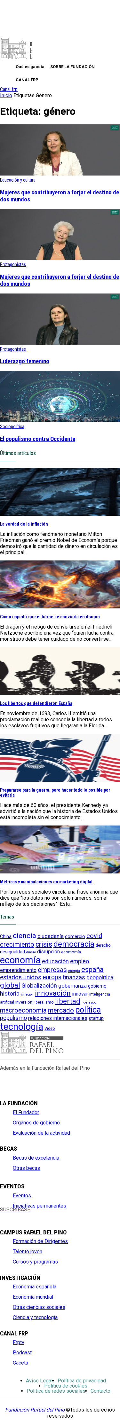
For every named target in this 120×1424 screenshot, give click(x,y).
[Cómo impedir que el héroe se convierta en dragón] (60, 607)
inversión (23, 1002)
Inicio (6, 95)
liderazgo (89, 1002)
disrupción (48, 952)
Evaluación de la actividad (41, 1133)
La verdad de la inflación (24, 524)
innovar (80, 994)
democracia (73, 944)
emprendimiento (18, 970)
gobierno (97, 986)
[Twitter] (14, 1215)
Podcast (22, 1353)
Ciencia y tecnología (35, 1317)
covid (94, 936)
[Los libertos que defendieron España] (60, 693)
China (6, 936)
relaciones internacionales (57, 1018)
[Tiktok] (67, 1215)
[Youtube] (35, 1215)
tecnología (21, 1026)
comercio (75, 936)
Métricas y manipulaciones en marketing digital (46, 881)
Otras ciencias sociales (39, 1307)
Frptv (18, 1342)
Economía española (34, 1287)
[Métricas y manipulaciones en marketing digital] (60, 872)
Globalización (39, 985)
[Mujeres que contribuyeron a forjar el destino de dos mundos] (60, 174)
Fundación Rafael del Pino (35, 1410)
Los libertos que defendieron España (36, 703)
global (10, 985)
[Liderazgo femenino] (60, 343)
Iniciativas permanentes (39, 1206)
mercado (61, 1010)
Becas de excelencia (36, 1158)
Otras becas (26, 1168)
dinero (31, 952)
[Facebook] (3, 1215)
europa (52, 977)
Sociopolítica (12, 426)
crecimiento (17, 944)
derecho (103, 945)
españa (92, 970)
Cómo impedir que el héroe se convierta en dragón (50, 616)
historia (10, 993)
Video (49, 1028)
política (88, 1009)
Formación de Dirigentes (40, 1241)
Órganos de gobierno (36, 1123)
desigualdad (12, 952)
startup (96, 1018)
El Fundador (26, 1112)
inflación (27, 994)
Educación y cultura (18, 180)
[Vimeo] (57, 1215)
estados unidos (20, 977)
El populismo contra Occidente (37, 438)
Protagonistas (13, 264)
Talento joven (27, 1251)
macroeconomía (23, 1010)
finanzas (74, 977)
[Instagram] (25, 1215)
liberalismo (44, 1002)
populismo (13, 1017)
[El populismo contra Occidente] (60, 420)
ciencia (24, 935)
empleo (79, 961)
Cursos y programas (35, 1262)
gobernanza (72, 985)
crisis (44, 944)
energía (74, 971)
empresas (52, 970)
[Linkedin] (46, 1215)
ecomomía (71, 952)
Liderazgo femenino (24, 361)
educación (55, 961)
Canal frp (9, 89)
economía (20, 960)
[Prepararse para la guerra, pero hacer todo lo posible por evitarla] (60, 780)
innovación (53, 993)
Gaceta (20, 1363)
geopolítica (99, 977)
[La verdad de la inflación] (60, 514)
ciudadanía (50, 936)
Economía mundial (33, 1297)
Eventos (22, 1196)
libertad (67, 1001)
